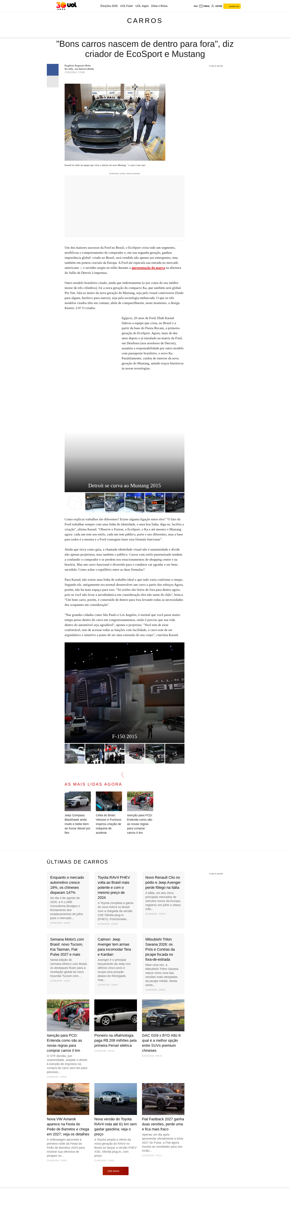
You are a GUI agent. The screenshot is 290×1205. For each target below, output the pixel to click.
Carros (145, 20)
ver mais (113, 1171)
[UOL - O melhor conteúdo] (66, 6)
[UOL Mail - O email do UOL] (204, 6)
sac (196, 6)
